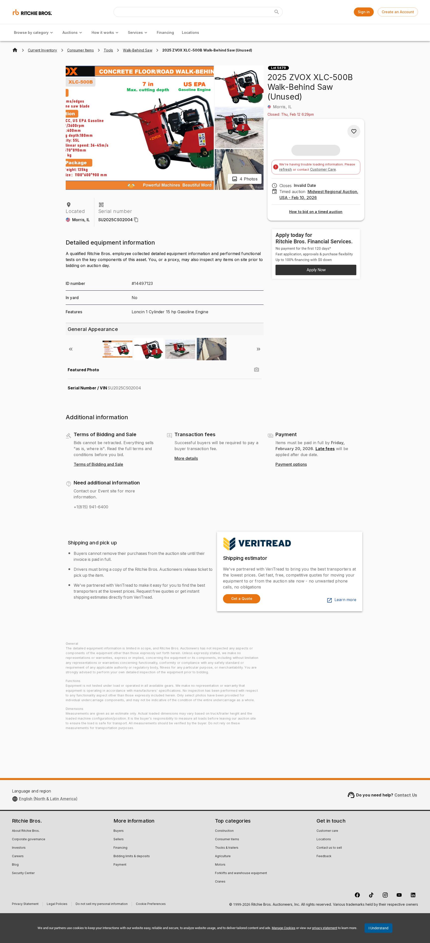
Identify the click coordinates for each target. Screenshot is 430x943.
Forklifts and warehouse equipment (241, 873)
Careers (18, 856)
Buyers (118, 831)
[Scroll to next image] (259, 349)
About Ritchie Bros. (26, 831)
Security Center (23, 873)
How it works (103, 32)
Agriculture (223, 856)
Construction (224, 831)
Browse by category (31, 32)
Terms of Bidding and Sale (98, 465)
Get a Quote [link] (241, 598)
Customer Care (323, 169)
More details (186, 459)
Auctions (70, 32)
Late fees (325, 448)
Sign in (364, 12)
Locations (190, 32)
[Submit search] (277, 12)
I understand (378, 928)
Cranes (220, 882)
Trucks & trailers (226, 848)
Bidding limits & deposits (131, 856)
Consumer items (227, 839)
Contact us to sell (329, 848)
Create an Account (398, 12)
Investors (19, 848)
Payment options (291, 465)
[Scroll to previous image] (71, 349)
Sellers (118, 839)
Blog (15, 865)
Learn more (345, 600)
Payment (119, 865)
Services (135, 32)
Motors (220, 865)
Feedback (324, 856)
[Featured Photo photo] (257, 370)
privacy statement (324, 928)
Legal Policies (57, 904)
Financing (165, 32)
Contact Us (405, 794)
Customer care (327, 831)
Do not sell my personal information (102, 904)
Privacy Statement (25, 904)
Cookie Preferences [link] (151, 904)
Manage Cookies (283, 928)
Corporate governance (28, 839)
